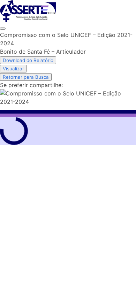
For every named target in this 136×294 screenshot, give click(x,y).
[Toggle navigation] (3, 29)
